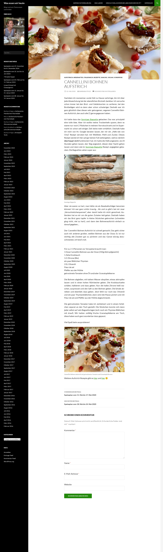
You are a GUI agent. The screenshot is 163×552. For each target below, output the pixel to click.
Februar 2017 (8, 389)
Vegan (110, 77)
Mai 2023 (7, 172)
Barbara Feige (85, 91)
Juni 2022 (7, 200)
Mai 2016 (7, 417)
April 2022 (7, 206)
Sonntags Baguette (89, 119)
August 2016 (8, 408)
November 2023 (9, 163)
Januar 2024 (8, 160)
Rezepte (97, 77)
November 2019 (9, 295)
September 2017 (9, 368)
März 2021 (7, 246)
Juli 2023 (7, 169)
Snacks (104, 77)
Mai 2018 (7, 344)
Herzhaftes (78, 77)
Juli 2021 (7, 233)
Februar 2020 (8, 285)
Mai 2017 (7, 380)
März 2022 (7, 209)
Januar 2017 (8, 392)
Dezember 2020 (9, 255)
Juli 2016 (7, 411)
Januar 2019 (8, 319)
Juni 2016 (7, 414)
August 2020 (8, 267)
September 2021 (9, 227)
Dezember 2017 (9, 359)
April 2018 (7, 347)
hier (95, 378)
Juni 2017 (7, 377)
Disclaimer (98, 3)
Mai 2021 (7, 240)
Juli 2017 (7, 374)
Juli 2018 (7, 337)
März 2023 (7, 178)
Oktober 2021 (8, 224)
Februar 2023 (8, 181)
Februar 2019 (8, 316)
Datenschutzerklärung (82, 3)
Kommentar (70, 430)
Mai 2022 (7, 203)
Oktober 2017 (8, 365)
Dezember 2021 (9, 218)
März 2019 (7, 313)
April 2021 (7, 243)
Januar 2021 (8, 252)
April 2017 (7, 383)
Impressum (149, 3)
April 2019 (7, 310)
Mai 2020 (7, 276)
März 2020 (7, 282)
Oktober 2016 (8, 402)
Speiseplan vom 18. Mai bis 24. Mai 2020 (80, 402)
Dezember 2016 (9, 396)
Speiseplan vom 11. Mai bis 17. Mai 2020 (80, 393)
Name (67, 463)
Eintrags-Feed (8, 455)
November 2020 (9, 258)
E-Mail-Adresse (71, 473)
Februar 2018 (8, 353)
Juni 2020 (7, 273)
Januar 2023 (8, 185)
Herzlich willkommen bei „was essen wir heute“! (123, 3)
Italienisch (88, 77)
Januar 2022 (8, 215)
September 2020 (9, 264)
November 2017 (9, 362)
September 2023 (9, 166)
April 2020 (7, 279)
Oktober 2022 (8, 191)
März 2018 (7, 350)
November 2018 (9, 325)
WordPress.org (9, 461)
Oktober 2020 (8, 261)
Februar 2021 (8, 249)
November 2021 (9, 221)
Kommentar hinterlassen (105, 91)
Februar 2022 (8, 212)
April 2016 (7, 420)
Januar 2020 (8, 289)
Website (68, 484)
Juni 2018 (7, 340)
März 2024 (7, 154)
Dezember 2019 (9, 292)
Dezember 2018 (9, 322)
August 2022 (8, 197)
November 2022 (9, 188)
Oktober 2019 (8, 298)
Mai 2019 (7, 307)
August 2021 (8, 230)
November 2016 (9, 399)
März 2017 (7, 386)
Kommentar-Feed (10, 458)
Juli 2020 (7, 270)
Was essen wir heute (14, 3)
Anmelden (7, 452)
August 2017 (8, 371)
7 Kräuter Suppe (9, 77)
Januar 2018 (8, 356)
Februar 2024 (8, 157)
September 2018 (9, 331)
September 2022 (9, 194)
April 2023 (7, 175)
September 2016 (9, 405)
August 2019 (8, 304)
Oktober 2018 (8, 328)
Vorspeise (118, 77)
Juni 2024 (7, 151)
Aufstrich (68, 77)
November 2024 (9, 148)
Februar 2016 (8, 426)
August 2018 (8, 334)
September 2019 (9, 301)
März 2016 (7, 423)
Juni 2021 (7, 237)
